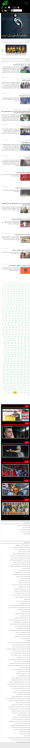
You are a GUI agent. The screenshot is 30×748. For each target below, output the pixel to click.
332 (21, 365)
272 (9, 347)
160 (12, 318)
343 (11, 368)
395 (25, 383)
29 (9, 287)
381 (18, 379)
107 (13, 305)
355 (25, 372)
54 (22, 294)
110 (4, 305)
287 (11, 352)
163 (3, 318)
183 (25, 325)
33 (25, 289)
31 (3, 287)
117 (10, 307)
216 (3, 332)
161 (9, 318)
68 (11, 296)
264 (9, 345)
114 (19, 307)
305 (5, 356)
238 (14, 339)
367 (11, 374)
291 (25, 354)
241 (4, 339)
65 (20, 296)
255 (11, 343)
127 (7, 309)
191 (25, 327)
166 (22, 321)
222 (13, 334)
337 (4, 365)
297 (6, 354)
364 (21, 374)
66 (17, 296)
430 (18, 392)
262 (15, 345)
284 (21, 352)
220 (19, 334)
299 (25, 356)
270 (15, 347)
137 (2, 312)
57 (14, 294)
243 (25, 341)
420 (25, 390)
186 (15, 325)
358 (14, 372)
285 (18, 352)
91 (2, 300)
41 (2, 289)
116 (13, 307)
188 (8, 325)
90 (5, 300)
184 (22, 325)
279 (11, 350)
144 (9, 314)
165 (25, 321)
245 (18, 341)
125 (13, 309)
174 (25, 323)
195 (13, 327)
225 (3, 334)
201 (22, 330)
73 (25, 298)
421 (22, 390)
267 (25, 347)
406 (15, 386)
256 (8, 343)
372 (22, 377)
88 (11, 300)
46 (17, 291)
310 (15, 359)
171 (6, 321)
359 (10, 372)
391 (11, 381)
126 (10, 309)
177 (15, 323)
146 (3, 314)
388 (21, 381)
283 (25, 352)
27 (14, 287)
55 (19, 294)
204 (13, 330)
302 (15, 356)
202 (19, 330)
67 (14, 296)
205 (9, 330)
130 (25, 312)
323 (25, 363)
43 (25, 291)
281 (5, 350)
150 (19, 316)
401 (5, 383)
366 (14, 374)
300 (22, 356)
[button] (3, 50)
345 (4, 368)
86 (16, 300)
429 (21, 392)
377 (4, 377)
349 (18, 370)
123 (19, 309)
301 (18, 356)
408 (8, 386)
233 (5, 336)
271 (12, 347)
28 (11, 287)
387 (25, 381)
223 (9, 334)
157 (22, 318)
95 (20, 303)
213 (13, 332)
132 (19, 312)
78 (11, 298)
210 (22, 332)
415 (12, 388)
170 (9, 321)
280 (8, 350)
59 (8, 294)
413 (19, 388)
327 (11, 363)
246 (15, 341)
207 (3, 330)
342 (14, 368)
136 (6, 312)
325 (18, 363)
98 (11, 303)
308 (22, 359)
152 (12, 316)
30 (6, 287)
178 (12, 323)
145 (6, 314)
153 (9, 316)
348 (21, 370)
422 (19, 390)
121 (25, 309)
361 (4, 372)
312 (9, 359)
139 (25, 314)
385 (4, 379)
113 (22, 307)
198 (3, 327)
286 (14, 352)
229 (18, 336)
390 (14, 381)
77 (14, 298)
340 (21, 368)
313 (5, 359)
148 (25, 316)
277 (18, 350)
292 (22, 354)
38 (11, 289)
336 (7, 365)
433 (8, 392)
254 (15, 343)
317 (18, 361)
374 (15, 377)
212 (16, 332)
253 (18, 343)
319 (12, 361)
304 (9, 356)
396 (21, 383)
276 (21, 350)
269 (18, 347)
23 (25, 287)
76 (17, 298)
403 (25, 386)
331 (25, 365)
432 (11, 392)
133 (16, 312)
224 (6, 334)
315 (25, 361)
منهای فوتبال (17, 545)
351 (11, 370)
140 (22, 314)
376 (8, 377)
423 (15, 390)
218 (25, 334)
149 (22, 316)
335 (11, 365)
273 (5, 347)
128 (3, 309)
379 (25, 379)
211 (19, 332)
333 (18, 365)
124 (16, 309)
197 (7, 327)
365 (18, 374)
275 (25, 350)
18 (12, 285)
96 (17, 303)
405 (18, 386)
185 (18, 325)
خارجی (22, 545)
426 (5, 390)
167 (19, 321)
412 (22, 388)
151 (15, 316)
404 (22, 386)
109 (7, 305)
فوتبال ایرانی (26, 545)
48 (11, 291)
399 (11, 383)
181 (2, 323)
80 (5, 298)
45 (20, 291)
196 (10, 327)
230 (15, 336)
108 (10, 305)
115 (16, 307)
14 (23, 285)
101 (3, 303)
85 (19, 300)
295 (12, 354)
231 (12, 336)
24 (23, 287)
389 (17, 381)
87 (14, 300)
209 (25, 332)
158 (18, 318)
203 (16, 330)
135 (9, 312)
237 (18, 339)
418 (3, 388)
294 (15, 354)
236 (21, 339)
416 (9, 388)
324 (21, 363)
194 (16, 327)
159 (15, 318)
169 (12, 321)
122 (22, 309)
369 (4, 374)
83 (25, 300)
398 (14, 383)
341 (18, 368)
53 (25, 294)
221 (16, 334)
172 (3, 321)
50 (5, 291)
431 (15, 392)
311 (12, 359)
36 (16, 289)
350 (14, 370)
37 (14, 289)
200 (25, 330)
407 (12, 386)
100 (6, 303)
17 (15, 285)
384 (7, 379)
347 (25, 370)
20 (7, 285)
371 (25, 377)
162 (6, 318)
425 (9, 390)
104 (22, 305)
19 (10, 285)
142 (16, 314)
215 (6, 332)
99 (9, 303)
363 (25, 374)
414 (16, 388)
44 (22, 291)
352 (8, 370)
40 (5, 289)
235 (25, 339)
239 (11, 339)
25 (20, 287)
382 (14, 379)
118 (7, 307)
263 (12, 345)
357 (17, 372)
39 (8, 289)
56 (16, 294)
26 (17, 287)
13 (26, 285)
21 (4, 285)
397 (18, 383)
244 (21, 341)
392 (8, 381)
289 (4, 352)
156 (25, 318)
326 (14, 363)
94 (23, 303)
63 (25, 296)
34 (22, 289)
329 (4, 363)
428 (25, 392)
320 (8, 361)
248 (8, 341)
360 (7, 372)
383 (11, 379)
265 (5, 345)
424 (12, 390)
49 (8, 291)
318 (15, 361)
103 (25, 305)
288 (8, 352)
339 (25, 368)
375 (11, 377)
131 (22, 312)
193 (19, 327)
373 (18, 377)
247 (11, 341)
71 (3, 296)
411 (25, 388)
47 (14, 291)
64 (23, 296)
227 (25, 336)
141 (19, 314)
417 (6, 388)
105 (19, 305)
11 (3, 282)
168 (16, 321)
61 (2, 294)
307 (25, 359)
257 (5, 343)
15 (20, 285)
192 (22, 327)
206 (6, 330)
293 (19, 354)
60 (5, 294)
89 (8, 300)
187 (12, 325)
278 (15, 350)
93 (25, 303)
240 (8, 339)
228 (22, 336)
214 (10, 332)
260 (21, 345)
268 (22, 347)
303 (12, 356)
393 (4, 381)
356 (21, 372)
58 (11, 294)
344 (7, 368)
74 (22, 298)
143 (12, 314)
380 (21, 379)
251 (25, 343)
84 (22, 300)
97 (14, 303)
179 (9, 323)
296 (9, 354)
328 (8, 363)
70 (6, 296)
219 (22, 334)
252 (22, 343)
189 (5, 325)
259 (25, 345)
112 (25, 307)
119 (4, 307)
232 (9, 336)
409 (5, 386)
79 (8, 298)
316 (22, 361)
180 (6, 323)
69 (9, 296)
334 (14, 365)
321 (5, 361)
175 (22, 323)
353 (4, 370)
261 (18, 345)
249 (5, 341)
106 (16, 305)
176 (18, 323)
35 (19, 289)
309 (18, 359)
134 (12, 312)
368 (8, 374)
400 (8, 383)
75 (20, 298)
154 (6, 316)
